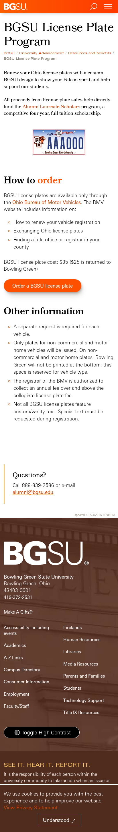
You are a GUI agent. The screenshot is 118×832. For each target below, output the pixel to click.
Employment (16, 694)
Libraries (72, 651)
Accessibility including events (26, 630)
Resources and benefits (89, 53)
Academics (15, 645)
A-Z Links (13, 657)
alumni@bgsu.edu (33, 492)
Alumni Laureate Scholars (51, 107)
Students (72, 688)
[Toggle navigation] (108, 6)
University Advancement (41, 53)
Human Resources (82, 639)
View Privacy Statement (31, 807)
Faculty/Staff (16, 706)
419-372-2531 (18, 597)
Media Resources (80, 664)
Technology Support (83, 700)
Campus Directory (22, 669)
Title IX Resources (81, 712)
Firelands (72, 627)
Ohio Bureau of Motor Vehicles (46, 202)
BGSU (9, 53)
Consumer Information (26, 681)
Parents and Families (84, 676)
